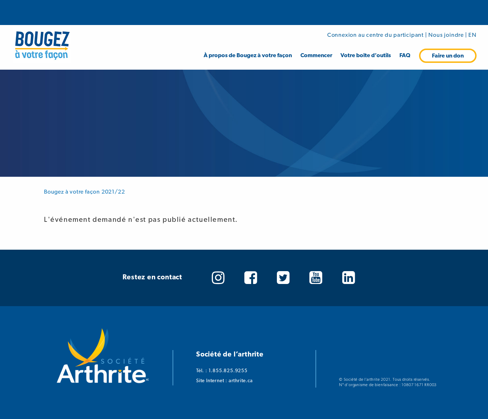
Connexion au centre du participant (375, 34)
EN (472, 34)
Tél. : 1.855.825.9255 (222, 370)
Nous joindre (446, 34)
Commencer (316, 55)
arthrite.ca (241, 380)
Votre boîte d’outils (365, 55)
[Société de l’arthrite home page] (102, 386)
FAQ (404, 55)
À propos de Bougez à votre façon (248, 55)
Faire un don (448, 55)
